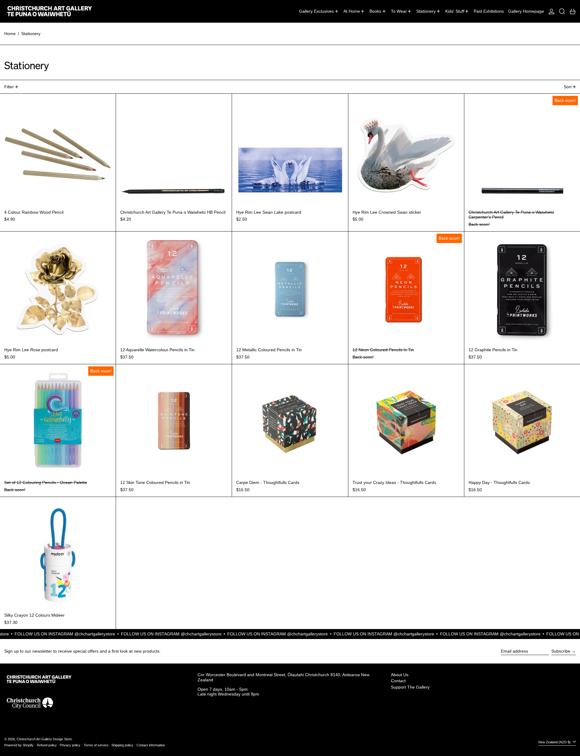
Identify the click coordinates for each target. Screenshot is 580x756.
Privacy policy (70, 745)
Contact (398, 680)
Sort (568, 86)
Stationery (30, 33)
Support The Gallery (410, 687)
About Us (399, 674)
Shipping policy (122, 745)
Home (10, 33)
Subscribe (560, 651)
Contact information (151, 745)
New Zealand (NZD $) (555, 742)
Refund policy (47, 745)
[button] (562, 11)
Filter (9, 86)
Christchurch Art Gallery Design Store (44, 739)
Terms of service (96, 745)
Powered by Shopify (19, 745)
